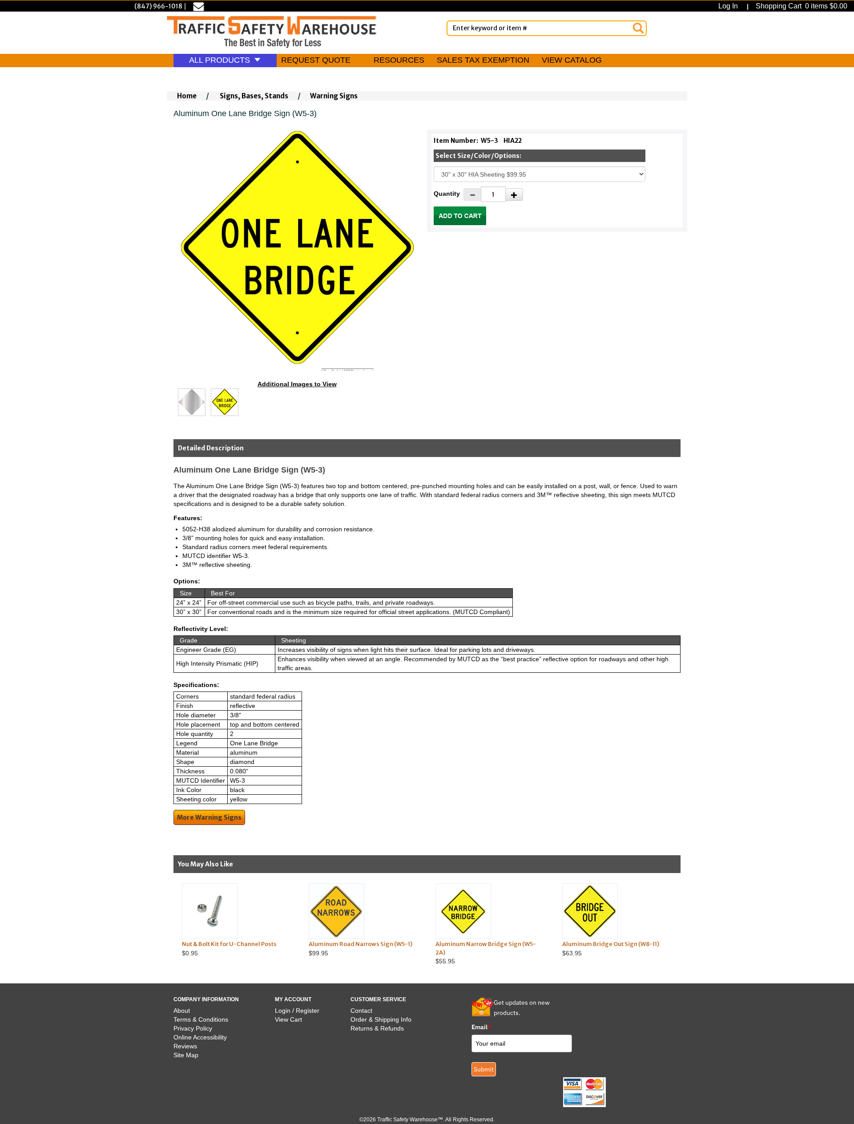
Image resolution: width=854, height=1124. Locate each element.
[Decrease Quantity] (472, 194)
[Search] (638, 28)
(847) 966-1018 (158, 6)
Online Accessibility (200, 1037)
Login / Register (297, 1010)
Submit (484, 1069)
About (181, 1010)
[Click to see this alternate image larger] (191, 402)
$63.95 (610, 948)
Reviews (185, 1046)
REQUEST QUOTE (315, 60)
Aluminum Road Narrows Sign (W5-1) (360, 944)
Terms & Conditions (200, 1019)
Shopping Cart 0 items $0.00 (800, 6)
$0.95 (229, 948)
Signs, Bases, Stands (254, 96)
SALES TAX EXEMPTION (483, 60)
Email (481, 1027)
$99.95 (360, 948)
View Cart (288, 1019)
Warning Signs (334, 96)
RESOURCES (399, 60)
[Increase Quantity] (514, 194)
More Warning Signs (209, 817)
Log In (729, 6)
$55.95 (485, 952)
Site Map (185, 1055)
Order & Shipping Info (380, 1019)
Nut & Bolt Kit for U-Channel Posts (229, 944)
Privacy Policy (192, 1028)
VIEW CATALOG (572, 60)
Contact (361, 1010)
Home (187, 96)
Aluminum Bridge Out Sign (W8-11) (610, 944)
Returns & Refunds (377, 1028)
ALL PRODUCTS (220, 60)
